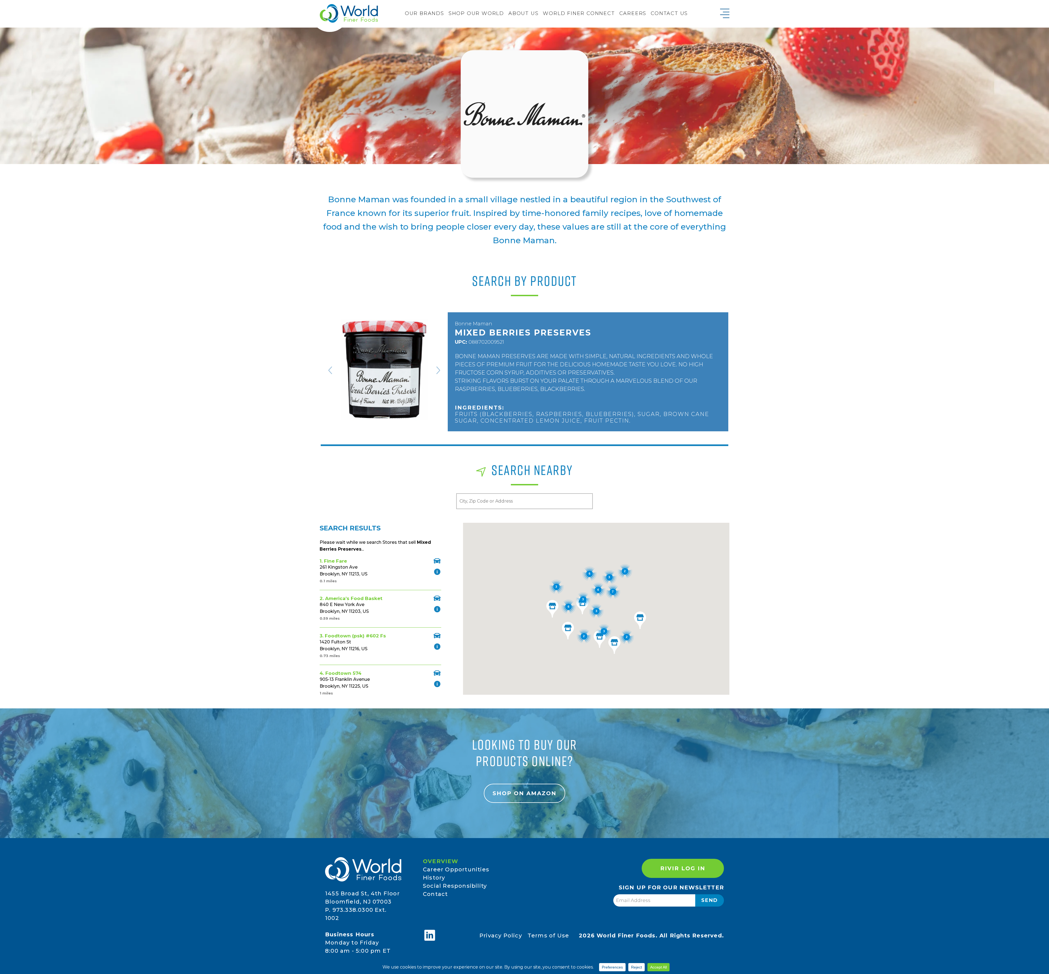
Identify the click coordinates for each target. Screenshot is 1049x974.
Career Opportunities (456, 869)
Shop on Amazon (524, 793)
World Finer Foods (349, 13)
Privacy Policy (500, 935)
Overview (440, 861)
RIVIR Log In (682, 868)
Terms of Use (548, 935)
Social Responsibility (455, 886)
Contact (435, 894)
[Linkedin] (429, 935)
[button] (582, 605)
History (434, 877)
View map (437, 560)
